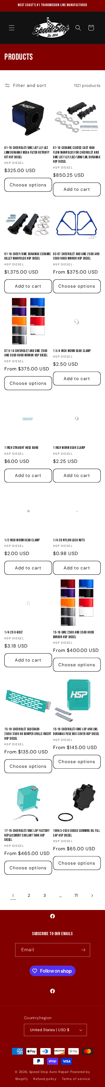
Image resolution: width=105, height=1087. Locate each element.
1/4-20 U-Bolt (13, 632)
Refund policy (44, 1079)
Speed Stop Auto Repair (49, 1072)
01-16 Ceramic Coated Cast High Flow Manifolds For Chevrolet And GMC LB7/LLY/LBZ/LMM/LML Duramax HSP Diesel (77, 155)
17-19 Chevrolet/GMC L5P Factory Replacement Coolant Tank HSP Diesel (27, 835)
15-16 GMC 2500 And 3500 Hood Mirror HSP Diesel (73, 634)
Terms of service (76, 1079)
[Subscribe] (83, 950)
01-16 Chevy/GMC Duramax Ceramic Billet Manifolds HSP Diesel (27, 256)
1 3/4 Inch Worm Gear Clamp (72, 351)
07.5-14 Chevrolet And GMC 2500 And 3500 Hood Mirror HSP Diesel (26, 353)
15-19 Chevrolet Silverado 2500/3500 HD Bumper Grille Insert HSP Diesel (27, 734)
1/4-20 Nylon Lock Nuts (69, 540)
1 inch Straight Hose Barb (21, 448)
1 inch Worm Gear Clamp (69, 448)
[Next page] (91, 895)
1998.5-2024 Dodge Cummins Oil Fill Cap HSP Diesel (76, 833)
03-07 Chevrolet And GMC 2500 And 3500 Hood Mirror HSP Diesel (76, 256)
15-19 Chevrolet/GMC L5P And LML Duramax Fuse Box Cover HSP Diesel (76, 731)
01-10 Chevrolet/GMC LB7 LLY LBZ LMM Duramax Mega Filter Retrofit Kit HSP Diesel (26, 152)
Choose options (28, 185)
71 (76, 895)
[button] (11, 27)
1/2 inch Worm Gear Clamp (22, 540)
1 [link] (13, 896)
